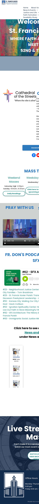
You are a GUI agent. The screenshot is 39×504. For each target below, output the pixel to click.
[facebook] (34, 155)
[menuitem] (26, 7)
